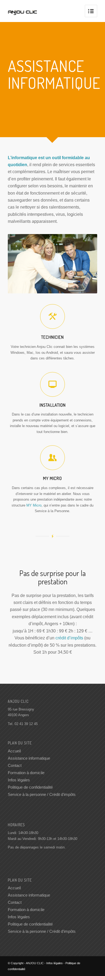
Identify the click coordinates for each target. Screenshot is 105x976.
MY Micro (33, 505)
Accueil (14, 751)
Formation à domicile (26, 772)
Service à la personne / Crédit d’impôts (42, 794)
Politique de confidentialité (30, 787)
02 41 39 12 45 (26, 724)
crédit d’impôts (69, 638)
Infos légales (19, 780)
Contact (15, 765)
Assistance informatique (29, 758)
